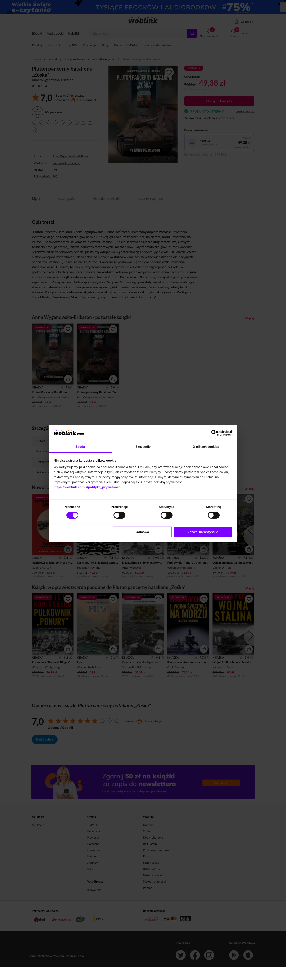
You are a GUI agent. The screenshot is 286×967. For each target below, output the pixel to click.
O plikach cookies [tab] (206, 446)
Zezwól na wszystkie (203, 532)
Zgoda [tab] (80, 446)
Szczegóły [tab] (143, 446)
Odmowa (142, 532)
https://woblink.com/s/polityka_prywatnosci (87, 487)
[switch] (119, 515)
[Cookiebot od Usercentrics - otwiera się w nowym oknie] (214, 433)
